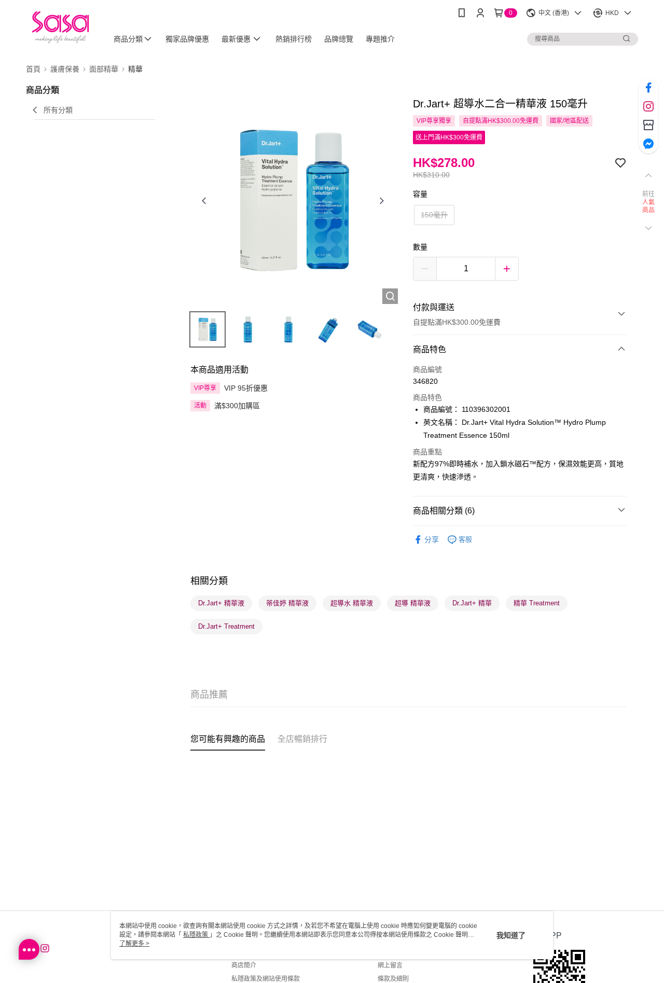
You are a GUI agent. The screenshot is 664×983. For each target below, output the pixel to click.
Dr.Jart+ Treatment (226, 626)
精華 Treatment (537, 603)
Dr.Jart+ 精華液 (221, 603)
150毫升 (434, 215)
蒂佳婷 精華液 (287, 603)
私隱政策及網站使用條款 (265, 978)
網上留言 (390, 965)
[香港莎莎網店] (60, 27)
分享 (431, 539)
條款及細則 (393, 978)
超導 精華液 (413, 603)
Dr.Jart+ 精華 (472, 603)
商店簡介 (243, 965)
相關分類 (209, 581)
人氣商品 (648, 206)
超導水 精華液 (351, 603)
